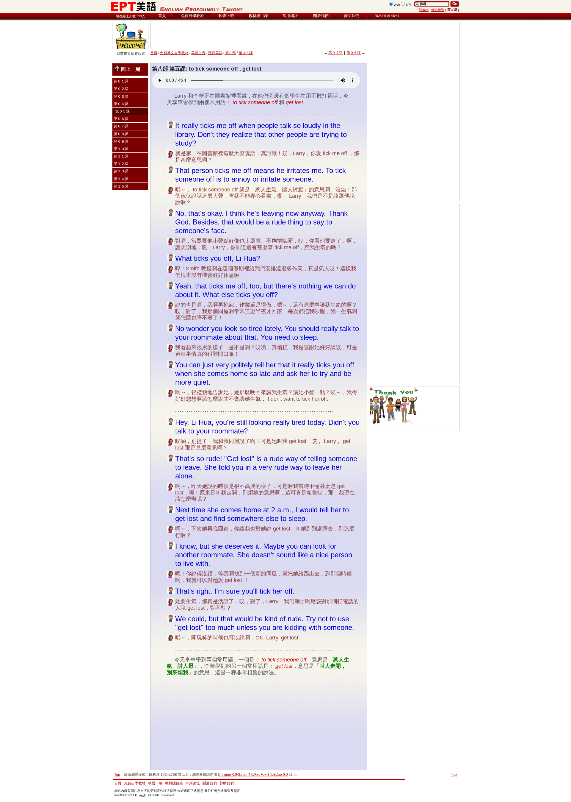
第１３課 (121, 171)
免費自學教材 (192, 15)
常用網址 (290, 15)
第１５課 (121, 186)
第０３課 (121, 96)
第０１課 (121, 81)
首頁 (162, 15)
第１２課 (121, 164)
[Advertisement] (258, 35)
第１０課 (121, 149)
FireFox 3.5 (263, 775)
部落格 (424, 10)
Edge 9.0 (280, 775)
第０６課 (353, 53)
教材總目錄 (258, 15)
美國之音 (198, 53)
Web (397, 4)
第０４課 (335, 53)
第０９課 (121, 141)
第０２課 (121, 89)
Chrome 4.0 (227, 775)
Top (454, 775)
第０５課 (246, 53)
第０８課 (121, 134)
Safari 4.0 (245, 775)
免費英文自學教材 (174, 53)
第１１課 (121, 156)
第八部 (230, 53)
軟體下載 (226, 15)
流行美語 (215, 53)
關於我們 (321, 15)
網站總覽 (437, 10)
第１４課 (121, 179)
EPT (409, 4)
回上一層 (130, 69)
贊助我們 (351, 15)
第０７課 (121, 126)
